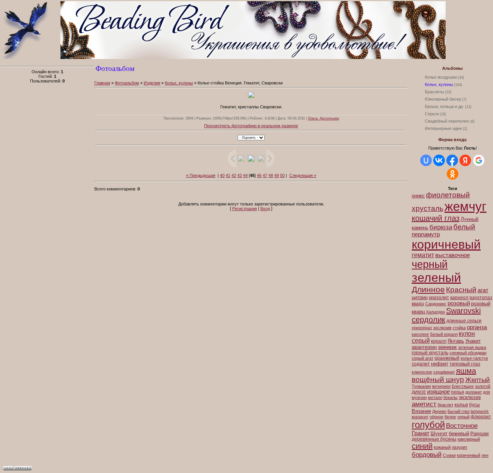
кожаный (442, 447)
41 (228, 175)
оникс (418, 196)
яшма (466, 371)
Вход (265, 208)
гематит (423, 255)
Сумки (449, 455)
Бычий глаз (459, 411)
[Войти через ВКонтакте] (439, 160)
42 (233, 175)
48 (270, 175)
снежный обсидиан (467, 352)
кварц (418, 303)
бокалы (450, 397)
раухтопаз (481, 297)
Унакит (473, 341)
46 (259, 175)
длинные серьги (463, 320)
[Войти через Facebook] (452, 160)
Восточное (462, 425)
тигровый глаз (464, 364)
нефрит (439, 364)
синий (422, 446)
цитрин (420, 297)
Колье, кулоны (439, 84)
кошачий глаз (435, 218)
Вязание (421, 411)
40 (222, 175)
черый (463, 416)
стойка (459, 327)
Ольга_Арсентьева (323, 118)
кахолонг (420, 334)
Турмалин (421, 386)
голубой (428, 424)
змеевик (447, 347)
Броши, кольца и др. (444, 106)
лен (484, 455)
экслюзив (442, 327)
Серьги (432, 113)
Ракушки (479, 433)
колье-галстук (474, 358)
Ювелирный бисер (443, 99)
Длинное (428, 289)
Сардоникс (435, 303)
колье (461, 404)
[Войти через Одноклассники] (452, 174)
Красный (461, 290)
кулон (467, 333)
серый (421, 340)
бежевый (459, 433)
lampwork (480, 411)
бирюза (440, 227)
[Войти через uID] (426, 160)
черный (430, 264)
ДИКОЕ (419, 392)
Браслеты (434, 91)
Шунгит (439, 433)
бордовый (427, 454)
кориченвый (468, 455)
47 (265, 175)
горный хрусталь (430, 352)
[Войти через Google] (479, 160)
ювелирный (469, 439)
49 (276, 175)
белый (464, 227)
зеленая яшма (472, 347)
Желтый (477, 380)
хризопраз (422, 327)
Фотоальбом (127, 83)
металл (435, 397)
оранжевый (446, 358)
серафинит (444, 372)
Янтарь (456, 341)
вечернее (441, 386)
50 (282, 175)
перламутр (426, 234)
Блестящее (463, 386)
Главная (102, 83)
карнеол (459, 297)
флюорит (481, 416)
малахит (420, 416)
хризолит (439, 297)
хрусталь (427, 208)
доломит (473, 392)
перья (457, 392)
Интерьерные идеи (443, 128)
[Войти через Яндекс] (465, 160)
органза (477, 327)
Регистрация (244, 208)
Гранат (420, 433)
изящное (438, 392)
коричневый (446, 244)
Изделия (152, 83)
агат (483, 290)
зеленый (436, 277)
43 (239, 175)
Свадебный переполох (447, 121)
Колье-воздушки (441, 77)
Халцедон (435, 312)
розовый (459, 303)
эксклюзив (470, 397)
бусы (474, 404)
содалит (421, 364)
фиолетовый (448, 195)
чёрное (436, 416)
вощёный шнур (438, 379)
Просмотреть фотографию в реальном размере (251, 125)
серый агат (422, 358)
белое (450, 416)
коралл (438, 341)
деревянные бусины (434, 439)
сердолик (428, 319)
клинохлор (422, 372)
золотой (482, 386)
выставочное (452, 255)
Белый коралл (444, 334)
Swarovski (463, 310)
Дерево (439, 411)
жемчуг (465, 206)
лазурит (459, 447)
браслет (445, 404)
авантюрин (424, 347)
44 (245, 175)
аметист (424, 404)
